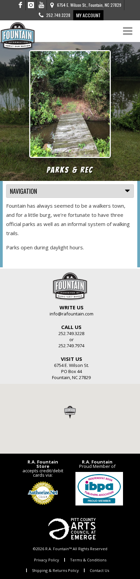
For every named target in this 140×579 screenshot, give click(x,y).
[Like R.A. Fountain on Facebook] (20, 5)
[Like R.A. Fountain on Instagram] (31, 5)
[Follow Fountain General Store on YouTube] (41, 5)
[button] (70, 411)
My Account (88, 15)
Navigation (23, 191)
